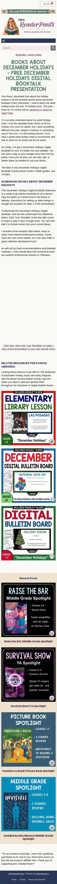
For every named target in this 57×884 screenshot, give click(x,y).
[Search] (53, 48)
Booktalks (21, 54)
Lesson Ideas (34, 54)
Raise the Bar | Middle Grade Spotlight (28, 641)
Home (14, 879)
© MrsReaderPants (16, 874)
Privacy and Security (36, 879)
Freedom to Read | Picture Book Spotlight (28, 770)
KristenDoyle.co (42, 874)
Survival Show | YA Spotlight (28, 706)
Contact (22, 879)
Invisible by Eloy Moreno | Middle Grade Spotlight (28, 837)
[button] (3, 40)
